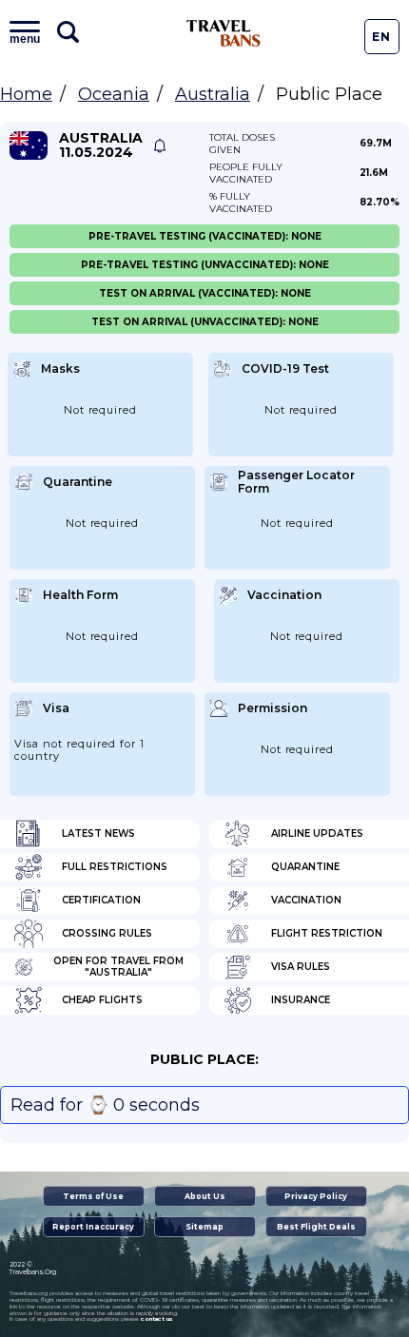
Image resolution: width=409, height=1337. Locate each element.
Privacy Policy (315, 1196)
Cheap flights (102, 1000)
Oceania (113, 94)
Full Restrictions (114, 867)
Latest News (98, 833)
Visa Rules (300, 966)
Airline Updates (317, 833)
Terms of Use (93, 1196)
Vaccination (306, 900)
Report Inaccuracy (93, 1226)
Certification (101, 900)
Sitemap (204, 1226)
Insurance (300, 1000)
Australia (212, 94)
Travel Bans (223, 33)
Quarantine (305, 867)
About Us (205, 1196)
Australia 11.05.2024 (101, 145)
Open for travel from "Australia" (118, 967)
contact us (156, 1319)
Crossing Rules (107, 933)
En (381, 36)
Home (26, 94)
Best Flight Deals (316, 1226)
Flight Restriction (326, 933)
